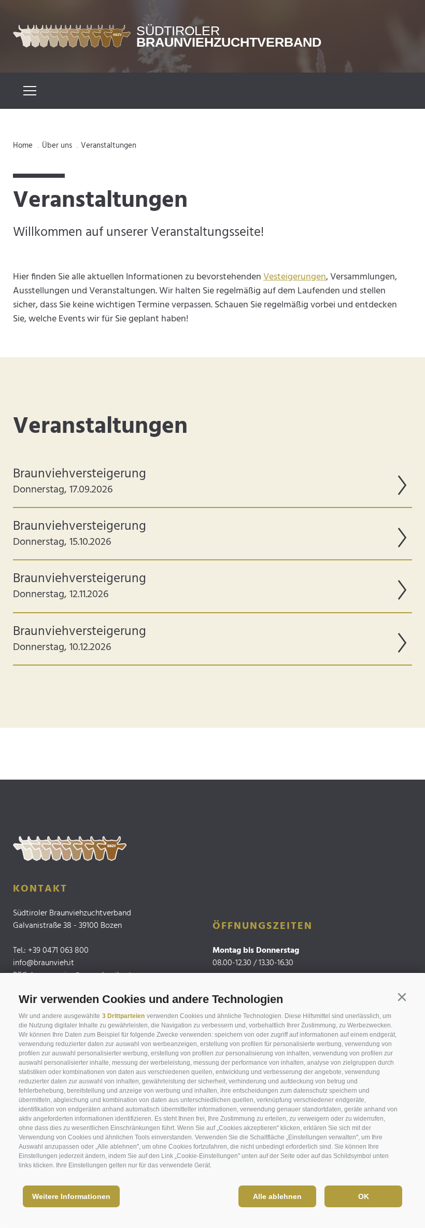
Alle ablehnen (277, 1196)
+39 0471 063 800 (58, 950)
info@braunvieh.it (43, 963)
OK (363, 1196)
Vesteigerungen (294, 277)
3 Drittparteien (123, 1016)
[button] (401, 997)
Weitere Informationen (71, 1196)
